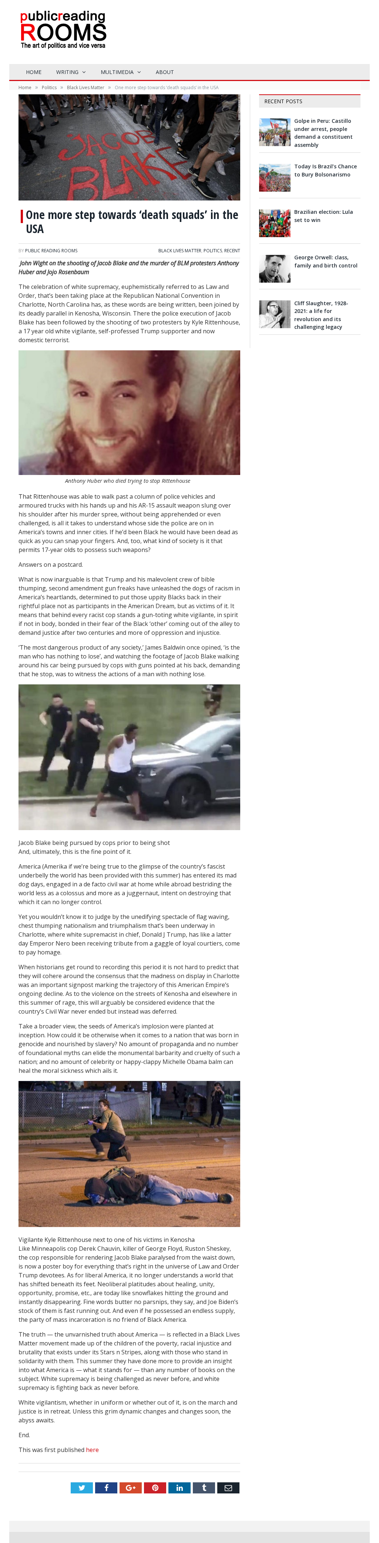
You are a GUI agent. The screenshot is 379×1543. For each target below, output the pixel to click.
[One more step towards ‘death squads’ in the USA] (129, 148)
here (92, 1450)
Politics (213, 250)
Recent (232, 250)
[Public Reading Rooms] (63, 35)
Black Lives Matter (179, 250)
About (165, 71)
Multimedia (117, 71)
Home (33, 71)
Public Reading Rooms (51, 250)
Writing (67, 71)
